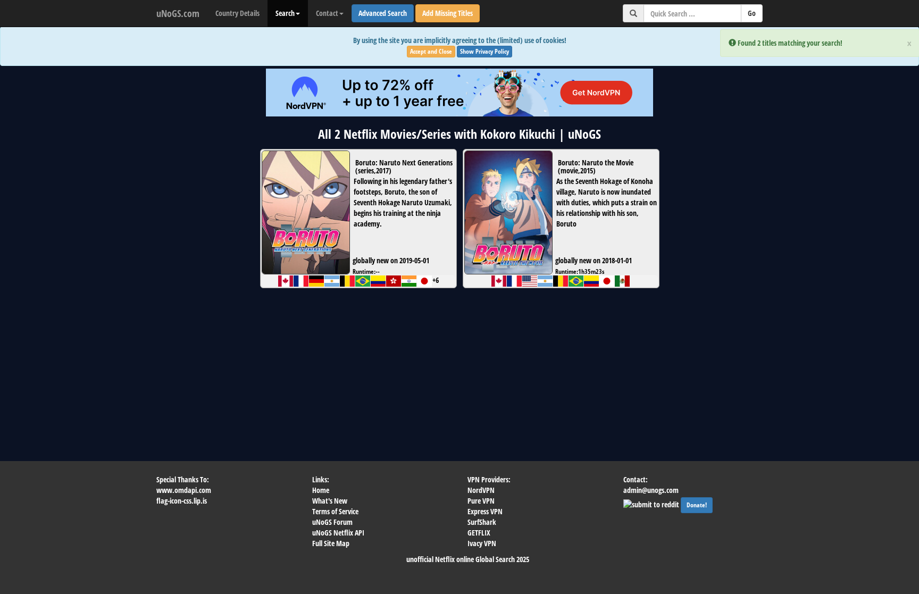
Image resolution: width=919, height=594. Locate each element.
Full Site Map (330, 543)
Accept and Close (431, 51)
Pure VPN (481, 501)
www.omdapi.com (183, 490)
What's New (329, 501)
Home (320, 490)
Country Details (237, 13)
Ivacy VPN (481, 543)
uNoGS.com (177, 13)
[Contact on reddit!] (652, 503)
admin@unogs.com (651, 490)
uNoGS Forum (332, 522)
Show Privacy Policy (484, 51)
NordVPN (481, 490)
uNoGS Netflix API (338, 533)
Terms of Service (335, 511)
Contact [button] (327, 13)
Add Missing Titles (447, 13)
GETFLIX (478, 533)
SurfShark (481, 522)
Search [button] (285, 13)
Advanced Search (382, 13)
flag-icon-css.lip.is (181, 501)
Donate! (697, 504)
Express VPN (485, 511)
